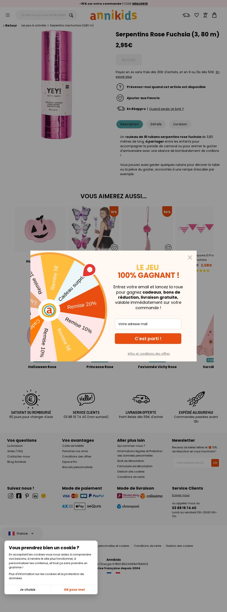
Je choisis (27, 589)
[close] (190, 257)
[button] (148, 338)
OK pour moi (74, 589)
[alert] (113, 306)
